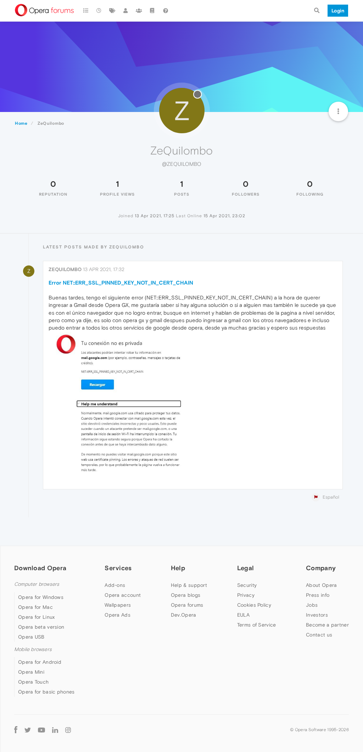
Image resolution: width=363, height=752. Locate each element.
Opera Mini (31, 672)
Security (247, 585)
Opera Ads (117, 615)
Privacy (246, 595)
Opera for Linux (36, 617)
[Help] (165, 10)
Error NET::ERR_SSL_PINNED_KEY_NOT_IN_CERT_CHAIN (121, 283)
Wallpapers (118, 605)
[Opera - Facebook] (16, 729)
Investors (317, 615)
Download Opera (40, 568)
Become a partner (327, 625)
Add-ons (115, 585)
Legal (245, 568)
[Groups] (139, 10)
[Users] (126, 10)
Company (321, 568)
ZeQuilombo (65, 269)
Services (118, 568)
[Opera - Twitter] (27, 730)
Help (178, 568)
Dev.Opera (183, 615)
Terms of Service (256, 625)
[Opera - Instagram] (68, 730)
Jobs (312, 605)
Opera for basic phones (46, 692)
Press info (317, 595)
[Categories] (86, 10)
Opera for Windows (40, 597)
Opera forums (187, 605)
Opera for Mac (35, 607)
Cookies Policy (254, 605)
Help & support (189, 585)
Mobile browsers (33, 649)
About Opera (321, 585)
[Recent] (99, 10)
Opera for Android (39, 662)
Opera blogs (185, 595)
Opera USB (31, 637)
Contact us (319, 635)
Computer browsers (36, 584)
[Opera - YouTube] (41, 730)
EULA (243, 615)
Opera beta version (41, 627)
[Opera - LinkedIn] (55, 730)
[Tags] (112, 10)
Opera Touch (33, 682)
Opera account (123, 595)
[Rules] (152, 10)
